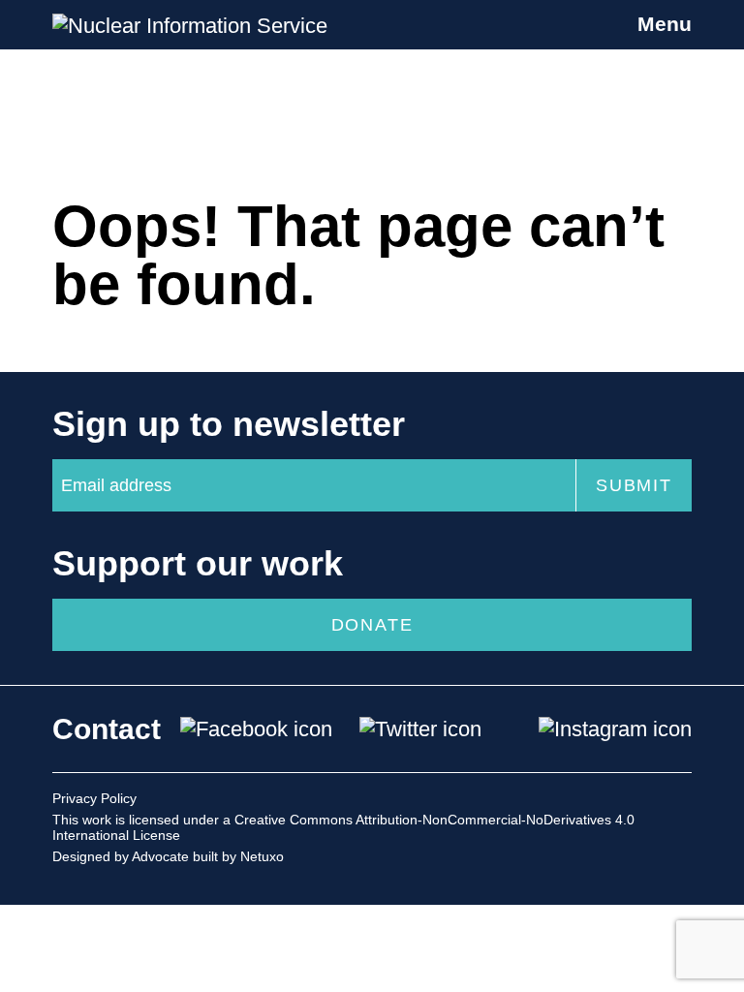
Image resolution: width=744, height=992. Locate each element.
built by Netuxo (238, 856)
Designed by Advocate (120, 856)
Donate (372, 625)
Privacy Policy (94, 798)
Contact (106, 729)
